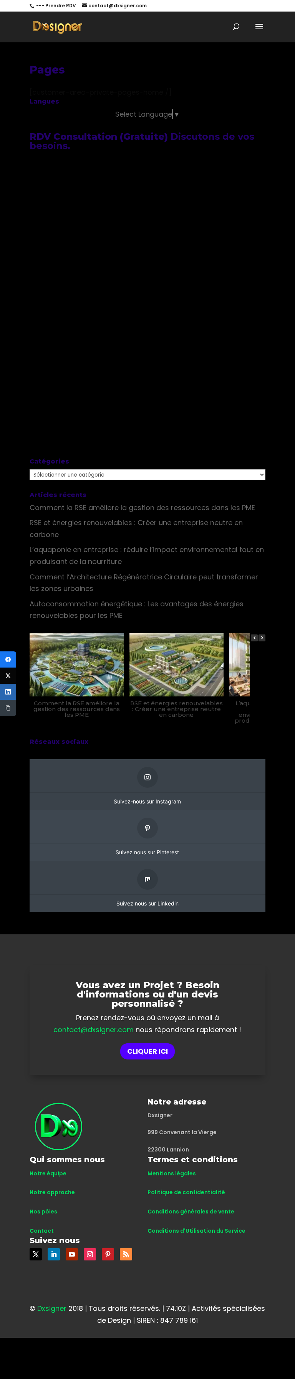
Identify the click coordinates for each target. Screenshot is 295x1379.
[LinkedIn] (8, 692)
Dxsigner (51, 1308)
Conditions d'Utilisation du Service (196, 1231)
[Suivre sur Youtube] (72, 1254)
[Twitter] (8, 676)
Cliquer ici (147, 1051)
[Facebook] (8, 659)
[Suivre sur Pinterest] (108, 1254)
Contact (42, 1231)
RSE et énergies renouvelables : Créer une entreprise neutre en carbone (176, 709)
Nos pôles (43, 1211)
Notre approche (52, 1192)
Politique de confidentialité (186, 1192)
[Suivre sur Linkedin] (54, 1254)
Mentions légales (172, 1173)
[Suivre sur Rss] (126, 1254)
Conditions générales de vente (191, 1211)
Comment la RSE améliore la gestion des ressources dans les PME (142, 507)
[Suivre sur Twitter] (36, 1254)
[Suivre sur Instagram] (90, 1254)
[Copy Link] (8, 708)
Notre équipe (48, 1173)
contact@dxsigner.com (93, 1029)
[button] (262, 637)
